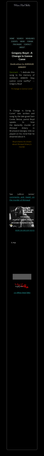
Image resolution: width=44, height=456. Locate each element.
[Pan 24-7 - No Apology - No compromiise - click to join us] (22, 287)
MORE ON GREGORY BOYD (24, 230)
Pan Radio (17, 44)
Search (20, 38)
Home (12, 38)
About (22, 47)
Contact (27, 44)
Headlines (30, 38)
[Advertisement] (22, 22)
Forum (30, 41)
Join (22, 292)
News (22, 41)
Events (14, 41)
